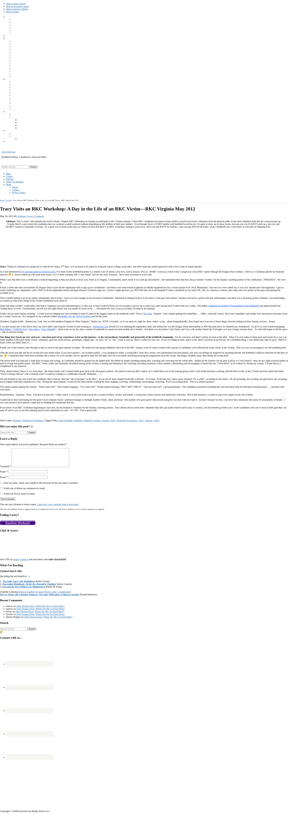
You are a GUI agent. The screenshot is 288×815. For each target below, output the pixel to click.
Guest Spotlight (65, 420)
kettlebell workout (92, 420)
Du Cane (147, 313)
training (148, 420)
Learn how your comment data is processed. (58, 504)
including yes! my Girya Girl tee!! (74, 316)
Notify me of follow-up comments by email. (24, 488)
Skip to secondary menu (17, 6)
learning (106, 420)
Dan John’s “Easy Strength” (42, 329)
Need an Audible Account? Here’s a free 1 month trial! (44, 592)
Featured (17, 420)
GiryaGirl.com (8, 152)
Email (3, 477)
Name (4, 471)
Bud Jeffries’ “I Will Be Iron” (14, 329)
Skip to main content (16, 3)
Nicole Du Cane (100, 326)
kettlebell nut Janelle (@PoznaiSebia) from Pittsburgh (233, 306)
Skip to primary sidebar (17, 9)
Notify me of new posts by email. (19, 493)
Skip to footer (12, 12)
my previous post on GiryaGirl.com (38, 271)
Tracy (141, 420)
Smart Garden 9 (20, 559)
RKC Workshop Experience (124, 420)
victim (156, 420)
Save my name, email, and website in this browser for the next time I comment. (41, 483)
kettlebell (78, 420)
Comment (5, 466)
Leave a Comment (35, 216)
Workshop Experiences (33, 420)
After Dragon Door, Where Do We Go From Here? (40, 606)
